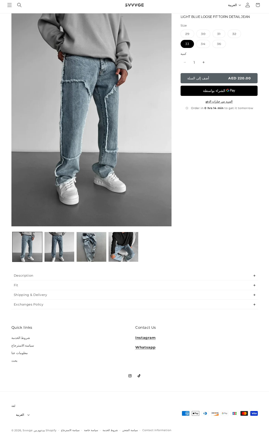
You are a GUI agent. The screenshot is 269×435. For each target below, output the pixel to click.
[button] (10, 5)
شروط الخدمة (20, 338)
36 (221, 45)
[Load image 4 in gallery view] (123, 247)
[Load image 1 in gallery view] (27, 247)
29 (189, 34)
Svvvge (28, 430)
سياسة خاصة (91, 430)
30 (205, 34)
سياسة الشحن (130, 430)
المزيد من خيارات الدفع (219, 101)
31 (221, 34)
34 (205, 45)
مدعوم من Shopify (45, 430)
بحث (14, 360)
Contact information (156, 430)
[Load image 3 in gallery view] (91, 247)
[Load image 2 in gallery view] (59, 247)
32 (236, 34)
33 (187, 44)
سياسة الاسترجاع (22, 345)
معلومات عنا (19, 353)
